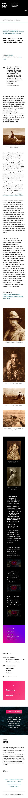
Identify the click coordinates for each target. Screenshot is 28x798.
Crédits (19, 781)
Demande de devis (13, 712)
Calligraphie (9, 673)
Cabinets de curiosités (14, 30)
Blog (8, 30)
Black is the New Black (9, 657)
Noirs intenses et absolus (13, 662)
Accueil (4, 30)
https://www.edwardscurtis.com (11, 294)
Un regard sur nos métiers (10, 677)
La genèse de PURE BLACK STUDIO (15, 659)
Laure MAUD (9, 55)
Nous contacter (11, 781)
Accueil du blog (7, 653)
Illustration (9, 670)
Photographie (6, 31)
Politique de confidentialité (14, 784)
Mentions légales (14, 786)
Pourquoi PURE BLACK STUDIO (16, 779)
